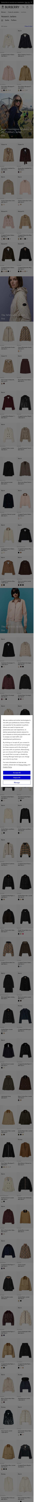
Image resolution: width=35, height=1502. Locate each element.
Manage (17, 782)
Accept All (17, 773)
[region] (17, 751)
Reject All (16, 777)
